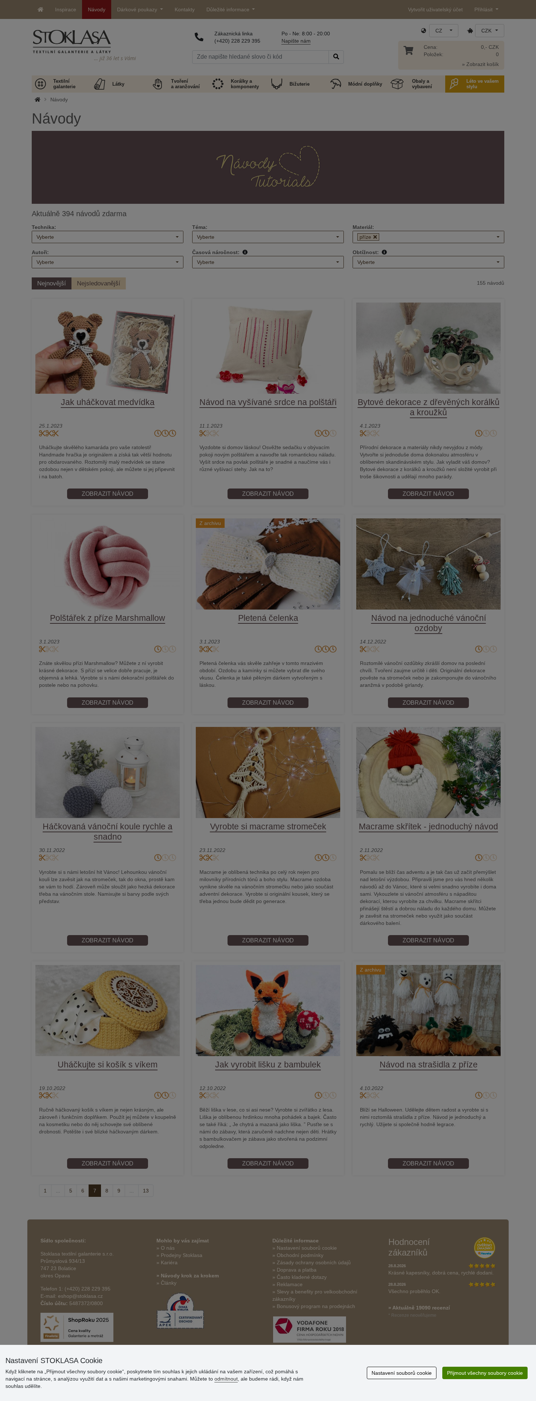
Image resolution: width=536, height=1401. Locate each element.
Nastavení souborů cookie (402, 1373)
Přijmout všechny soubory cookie (485, 1373)
